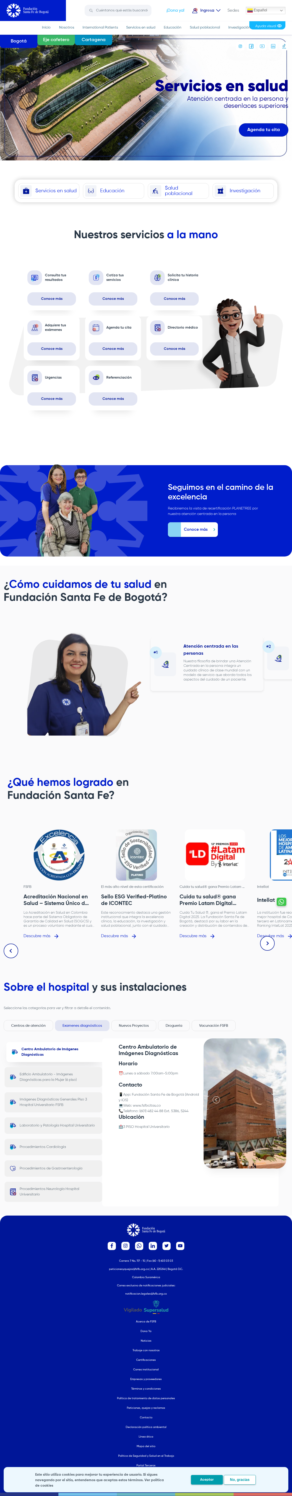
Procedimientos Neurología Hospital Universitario (49, 1191)
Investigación (239, 27)
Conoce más (52, 299)
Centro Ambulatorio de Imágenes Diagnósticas (49, 1052)
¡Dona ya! (175, 10)
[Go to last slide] (11, 951)
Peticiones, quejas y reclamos (146, 1408)
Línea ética (146, 1436)
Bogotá (19, 41)
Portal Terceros (146, 1465)
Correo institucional (146, 1369)
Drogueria (174, 1026)
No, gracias (240, 1480)
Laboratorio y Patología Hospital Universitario (57, 1125)
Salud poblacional (205, 27)
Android (192, 1095)
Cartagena (94, 40)
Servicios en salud (140, 27)
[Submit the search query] (91, 10)
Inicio (46, 27)
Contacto (146, 1417)
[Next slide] (267, 943)
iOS (124, 1100)
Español (260, 10)
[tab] (243, 1163)
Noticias (146, 1341)
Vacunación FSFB (213, 1026)
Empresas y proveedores (146, 1379)
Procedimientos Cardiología (43, 1147)
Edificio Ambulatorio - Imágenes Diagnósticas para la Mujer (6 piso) (48, 1077)
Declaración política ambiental (146, 1427)
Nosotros (66, 27)
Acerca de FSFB (146, 1321)
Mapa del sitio (146, 1446)
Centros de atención (28, 1026)
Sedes (233, 10)
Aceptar (207, 1480)
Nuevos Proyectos (134, 1026)
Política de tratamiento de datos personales (146, 1398)
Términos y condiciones (146, 1389)
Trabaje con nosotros (146, 1350)
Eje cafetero (56, 40)
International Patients (100, 27)
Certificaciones (146, 1360)
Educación (172, 27)
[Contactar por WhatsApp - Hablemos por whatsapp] (281, 902)
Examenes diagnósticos (82, 1026)
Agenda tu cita (263, 130)
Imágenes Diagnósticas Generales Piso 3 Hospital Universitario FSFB (53, 1102)
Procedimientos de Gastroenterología (51, 1168)
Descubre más (36, 936)
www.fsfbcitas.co (147, 1106)
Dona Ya (146, 1331)
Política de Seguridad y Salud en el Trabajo (146, 1456)
